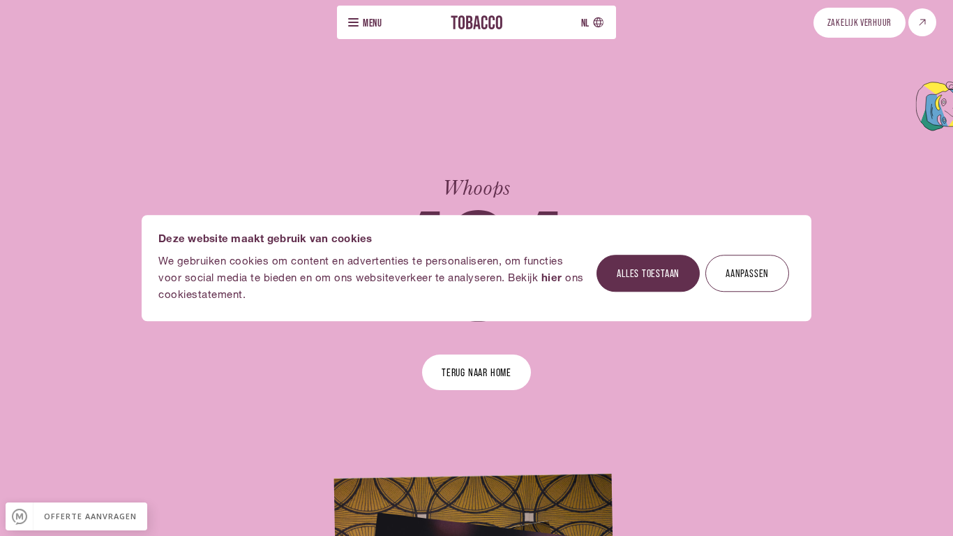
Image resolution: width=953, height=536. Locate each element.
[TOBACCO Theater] (476, 22)
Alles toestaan (648, 272)
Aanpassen (747, 272)
